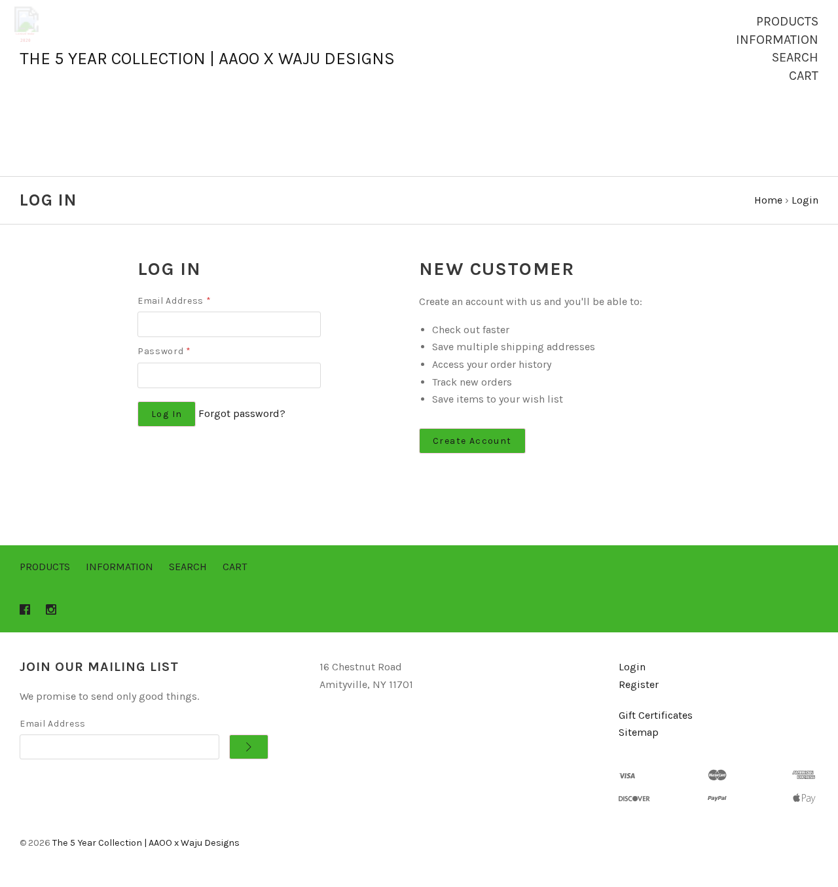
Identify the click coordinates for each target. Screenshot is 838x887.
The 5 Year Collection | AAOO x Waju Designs (146, 842)
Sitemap (639, 732)
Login (632, 667)
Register (639, 684)
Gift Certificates (656, 715)
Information (777, 39)
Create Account (472, 440)
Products (787, 21)
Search (795, 57)
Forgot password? (241, 413)
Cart (803, 75)
